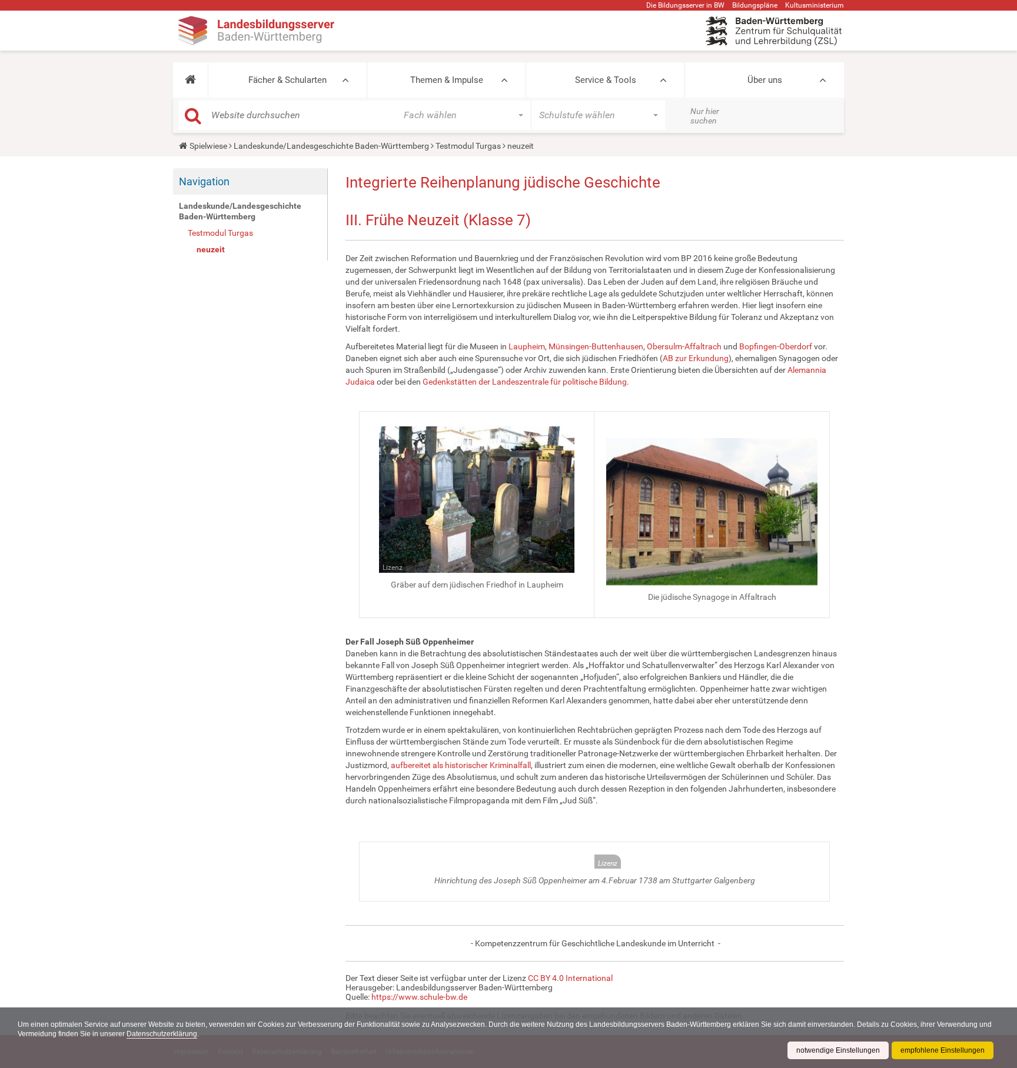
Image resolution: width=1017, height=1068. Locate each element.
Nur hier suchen (704, 115)
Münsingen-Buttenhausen (596, 346)
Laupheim (526, 346)
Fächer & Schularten (287, 80)
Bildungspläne (754, 5)
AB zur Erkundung (696, 358)
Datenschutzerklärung (162, 1034)
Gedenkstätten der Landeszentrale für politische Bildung (525, 381)
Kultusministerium (814, 5)
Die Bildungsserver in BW (685, 5)
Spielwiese (208, 146)
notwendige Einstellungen (838, 1050)
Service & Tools (605, 80)
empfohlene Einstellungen (942, 1050)
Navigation (204, 181)
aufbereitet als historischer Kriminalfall (461, 765)
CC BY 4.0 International (570, 978)
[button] (190, 80)
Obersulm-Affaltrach (684, 346)
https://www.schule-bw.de (419, 997)
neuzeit (211, 249)
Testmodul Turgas (468, 146)
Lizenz (393, 567)
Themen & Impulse (446, 80)
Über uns (764, 80)
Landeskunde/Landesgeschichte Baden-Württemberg (331, 146)
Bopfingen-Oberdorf (775, 346)
